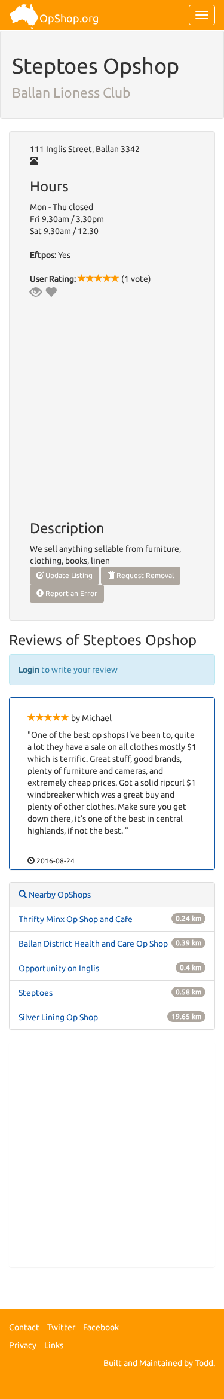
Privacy (22, 1345)
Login (29, 669)
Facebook (101, 1327)
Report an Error (70, 593)
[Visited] (36, 292)
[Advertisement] (112, 1154)
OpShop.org (69, 18)
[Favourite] (51, 292)
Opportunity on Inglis (59, 968)
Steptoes (36, 992)
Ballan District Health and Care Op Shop (93, 943)
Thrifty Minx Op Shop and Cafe (76, 919)
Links (53, 1345)
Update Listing (68, 575)
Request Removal (144, 575)
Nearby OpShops (59, 894)
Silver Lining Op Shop (58, 1017)
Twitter (61, 1327)
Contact (24, 1327)
